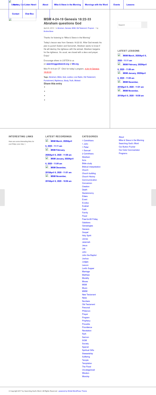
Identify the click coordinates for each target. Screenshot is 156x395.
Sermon (85, 337)
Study (66, 80)
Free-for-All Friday (90, 219)
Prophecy (86, 320)
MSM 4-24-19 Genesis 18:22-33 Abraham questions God (67, 21)
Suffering (86, 356)
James (85, 238)
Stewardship (87, 353)
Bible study (87, 163)
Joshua (85, 258)
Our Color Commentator (129, 149)
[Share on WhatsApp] (47, 95)
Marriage (86, 271)
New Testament (89, 294)
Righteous (59, 80)
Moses (85, 281)
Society (85, 343)
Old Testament (81, 28)
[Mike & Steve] (22, 31)
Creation (85, 186)
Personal (86, 307)
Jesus (84, 245)
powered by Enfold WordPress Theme (73, 391)
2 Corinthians (88, 153)
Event (84, 199)
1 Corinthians (88, 140)
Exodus (85, 202)
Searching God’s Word (129, 143)
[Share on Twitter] (47, 91)
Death (84, 189)
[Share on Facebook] (47, 87)
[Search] (43, 13)
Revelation (86, 330)
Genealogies (87, 225)
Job (83, 248)
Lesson (85, 265)
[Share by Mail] (47, 99)
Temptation (87, 363)
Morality (85, 278)
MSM (74, 28)
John (84, 251)
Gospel (85, 232)
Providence (87, 327)
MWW (84, 291)
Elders (85, 196)
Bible (59, 77)
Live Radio (78, 77)
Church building (89, 173)
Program (91, 28)
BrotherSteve (48, 31)
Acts (84, 160)
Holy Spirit (86, 235)
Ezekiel (85, 205)
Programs (123, 153)
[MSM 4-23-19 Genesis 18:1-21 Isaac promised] (2, 197)
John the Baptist (89, 255)
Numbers (86, 301)
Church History (88, 176)
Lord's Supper (88, 268)
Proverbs (86, 323)
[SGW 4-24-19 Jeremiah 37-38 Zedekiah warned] (153, 197)
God (64, 77)
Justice (70, 77)
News (84, 297)
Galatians (86, 222)
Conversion (87, 183)
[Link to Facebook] (140, 391)
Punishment (49, 80)
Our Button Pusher (127, 146)
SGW (84, 340)
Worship (85, 376)
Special (85, 346)
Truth (71, 80)
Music (84, 287)
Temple (85, 360)
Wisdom (85, 372)
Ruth (84, 333)
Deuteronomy (88, 192)
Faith (84, 209)
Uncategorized (88, 369)
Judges (85, 261)
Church (85, 169)
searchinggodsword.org (57, 63)
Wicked (77, 80)
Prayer (85, 314)
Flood (84, 215)
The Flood (86, 366)
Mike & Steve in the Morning (131, 140)
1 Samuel (86, 150)
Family (85, 212)
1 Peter (85, 147)
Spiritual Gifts (88, 350)
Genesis (68, 28)
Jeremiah (86, 241)
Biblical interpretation (91, 166)
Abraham (60, 28)
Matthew (86, 274)
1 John (85, 143)
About (121, 136)
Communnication (89, 179)
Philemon (86, 310)
